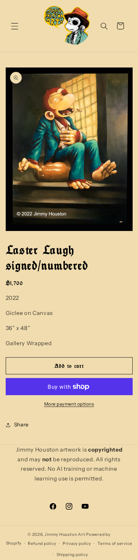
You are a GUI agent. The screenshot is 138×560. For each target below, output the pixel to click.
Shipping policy (72, 554)
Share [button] (21, 424)
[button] (15, 26)
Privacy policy (77, 543)
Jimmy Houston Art (65, 534)
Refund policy (42, 543)
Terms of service (114, 543)
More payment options (69, 404)
